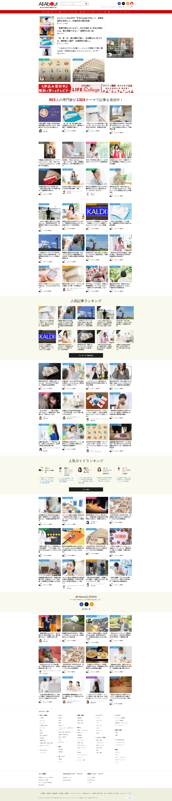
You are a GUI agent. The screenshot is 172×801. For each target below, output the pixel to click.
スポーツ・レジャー (120, 759)
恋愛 (116, 732)
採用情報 (48, 793)
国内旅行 (61, 752)
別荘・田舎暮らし (44, 735)
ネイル (98, 728)
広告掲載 (61, 793)
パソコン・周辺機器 (120, 718)
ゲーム (117, 754)
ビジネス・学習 (90, 12)
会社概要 (43, 793)
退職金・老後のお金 (63, 734)
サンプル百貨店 (91, 777)
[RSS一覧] (127, 3)
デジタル (71, 12)
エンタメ (117, 752)
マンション (42, 720)
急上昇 (44, 12)
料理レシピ (80, 732)
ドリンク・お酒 (81, 760)
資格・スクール (100, 745)
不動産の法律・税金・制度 (46, 743)
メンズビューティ (119, 745)
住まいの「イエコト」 (45, 745)
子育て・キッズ (81, 747)
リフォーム (42, 723)
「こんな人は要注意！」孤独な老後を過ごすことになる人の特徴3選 (66, 480)
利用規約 (67, 793)
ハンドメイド (80, 740)
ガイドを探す (130, 7)
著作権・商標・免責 (97, 793)
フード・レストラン (82, 755)
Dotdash (130, 797)
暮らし (76, 12)
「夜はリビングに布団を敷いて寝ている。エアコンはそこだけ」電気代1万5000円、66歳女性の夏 (47, 480)
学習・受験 (99, 752)
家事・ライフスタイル (82, 730)
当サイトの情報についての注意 (111, 793)
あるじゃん (61, 742)
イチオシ (90, 782)
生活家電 (79, 737)
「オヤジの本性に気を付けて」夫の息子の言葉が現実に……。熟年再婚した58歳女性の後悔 (85, 480)
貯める (60, 718)
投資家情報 (55, 793)
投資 (60, 720)
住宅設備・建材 (43, 725)
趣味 (109, 12)
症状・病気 (80, 720)
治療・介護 (80, 723)
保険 (60, 723)
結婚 (116, 735)
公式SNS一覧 (121, 7)
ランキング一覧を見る (86, 355)
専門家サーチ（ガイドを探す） (46, 777)
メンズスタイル (99, 12)
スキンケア (99, 720)
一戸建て (42, 718)
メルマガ (113, 7)
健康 (60, 12)
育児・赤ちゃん (81, 745)
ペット (117, 762)
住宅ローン (61, 725)
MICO (97, 733)
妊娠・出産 (80, 742)
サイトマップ (105, 7)
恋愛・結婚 (82, 12)
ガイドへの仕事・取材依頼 (45, 782)
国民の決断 (41, 785)
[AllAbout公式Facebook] (119, 3)
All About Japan (67, 780)
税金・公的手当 (62, 737)
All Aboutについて (87, 793)
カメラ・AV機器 (119, 720)
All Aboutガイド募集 (43, 780)
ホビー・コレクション (120, 757)
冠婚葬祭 (79, 735)
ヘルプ (129, 793)
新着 (48, 12)
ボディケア (99, 725)
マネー (56, 12)
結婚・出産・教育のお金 (64, 732)
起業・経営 (99, 747)
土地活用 (42, 738)
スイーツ (79, 757)
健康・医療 (80, 715)
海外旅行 (61, 749)
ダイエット (99, 730)
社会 (97, 750)
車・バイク (127, 12)
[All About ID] (131, 4)
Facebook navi (91, 780)
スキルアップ (99, 742)
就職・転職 (99, 740)
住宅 (52, 12)
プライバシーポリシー (75, 793)
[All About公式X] (123, 3)
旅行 (105, 12)
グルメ (121, 12)
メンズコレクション (120, 742)
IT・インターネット (120, 725)
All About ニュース (67, 777)
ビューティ (65, 12)
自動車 (60, 759)
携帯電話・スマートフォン (121, 723)
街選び (41, 733)
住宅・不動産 (43, 715)
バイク (60, 761)
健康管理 (79, 718)
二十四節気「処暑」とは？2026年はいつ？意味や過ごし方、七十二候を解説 (124, 479)
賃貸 (41, 730)
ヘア (97, 723)
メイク (98, 718)
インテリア (42, 728)
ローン (60, 739)
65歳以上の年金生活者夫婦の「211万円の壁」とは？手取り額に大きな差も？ (105, 479)
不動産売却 (42, 740)
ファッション (115, 12)
